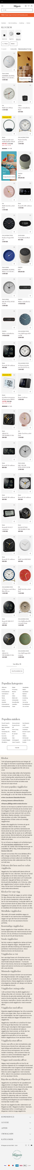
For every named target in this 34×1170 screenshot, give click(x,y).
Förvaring (14, 689)
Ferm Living (15, 729)
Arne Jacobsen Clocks (23, 137)
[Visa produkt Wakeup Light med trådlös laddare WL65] (9, 125)
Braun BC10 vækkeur (8, 465)
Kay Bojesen (26, 723)
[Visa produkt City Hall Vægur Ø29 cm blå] (25, 319)
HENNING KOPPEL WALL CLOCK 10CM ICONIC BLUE (8, 271)
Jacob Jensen (21, 235)
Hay (3, 105)
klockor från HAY (6, 851)
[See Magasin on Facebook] (29, 1145)
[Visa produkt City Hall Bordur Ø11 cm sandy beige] (25, 607)
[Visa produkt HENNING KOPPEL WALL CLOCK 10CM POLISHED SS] (9, 61)
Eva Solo (4, 735)
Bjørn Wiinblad (5, 727)
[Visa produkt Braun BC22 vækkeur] (9, 545)
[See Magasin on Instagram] (26, 1145)
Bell (19, 175)
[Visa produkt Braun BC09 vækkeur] (9, 351)
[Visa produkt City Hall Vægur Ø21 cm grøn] (25, 639)
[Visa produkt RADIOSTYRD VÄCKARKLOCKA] (25, 513)
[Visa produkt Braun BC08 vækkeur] (9, 483)
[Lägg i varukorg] (14, 70)
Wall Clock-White (7, 108)
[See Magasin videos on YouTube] (31, 1145)
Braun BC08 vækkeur (8, 497)
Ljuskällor (14, 704)
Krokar (3, 689)
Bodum (24, 742)
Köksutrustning (6, 706)
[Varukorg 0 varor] (32, 6)
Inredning (25, 698)
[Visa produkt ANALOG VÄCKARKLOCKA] (9, 419)
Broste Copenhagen (28, 731)
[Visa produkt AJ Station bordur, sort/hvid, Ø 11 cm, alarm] (25, 351)
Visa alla (17, 747)
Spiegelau (4, 738)
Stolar (3, 695)
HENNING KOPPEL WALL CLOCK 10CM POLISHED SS (8, 77)
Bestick (14, 691)
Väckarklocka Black (24, 237)
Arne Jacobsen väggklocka (12, 844)
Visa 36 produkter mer (17, 671)
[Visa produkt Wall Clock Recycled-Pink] (9, 191)
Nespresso (5, 725)
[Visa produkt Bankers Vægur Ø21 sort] (9, 223)
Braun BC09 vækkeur (8, 365)
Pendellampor (26, 704)
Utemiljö (4, 702)
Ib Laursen (15, 733)
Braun (19, 203)
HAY (13, 735)
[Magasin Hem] (17, 6)
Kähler (3, 729)
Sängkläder (26, 687)
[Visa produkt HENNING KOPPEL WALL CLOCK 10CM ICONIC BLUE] (9, 255)
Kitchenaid (25, 738)
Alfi (13, 727)
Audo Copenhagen (17, 742)
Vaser (13, 706)
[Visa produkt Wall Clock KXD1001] (25, 545)
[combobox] (17, 10)
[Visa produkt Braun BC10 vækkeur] (9, 451)
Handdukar (25, 691)
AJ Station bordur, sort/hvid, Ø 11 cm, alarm (23, 367)
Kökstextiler (15, 700)
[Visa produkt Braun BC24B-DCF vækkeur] (9, 607)
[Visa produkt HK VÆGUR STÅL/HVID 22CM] (25, 451)
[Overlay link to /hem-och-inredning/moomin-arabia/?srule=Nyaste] (25, 67)
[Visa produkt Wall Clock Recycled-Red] (25, 575)
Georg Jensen (5, 73)
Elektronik (14, 698)
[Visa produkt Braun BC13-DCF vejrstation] (9, 513)
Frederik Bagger (6, 740)
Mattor (24, 689)
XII (18, 556)
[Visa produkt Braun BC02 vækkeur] (25, 483)
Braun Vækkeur (22, 397)
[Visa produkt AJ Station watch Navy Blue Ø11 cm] (9, 575)
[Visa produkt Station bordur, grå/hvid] (25, 125)
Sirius (24, 733)
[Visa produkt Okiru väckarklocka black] (25, 93)
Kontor (24, 700)
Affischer (4, 687)
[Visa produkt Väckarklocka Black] (25, 223)
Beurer (3, 137)
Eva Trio (4, 733)
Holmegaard (15, 740)
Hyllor (13, 695)
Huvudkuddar (15, 702)
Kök (13, 693)
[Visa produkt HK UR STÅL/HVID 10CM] (9, 287)
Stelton (20, 105)
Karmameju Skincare (7, 731)
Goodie (5, 1122)
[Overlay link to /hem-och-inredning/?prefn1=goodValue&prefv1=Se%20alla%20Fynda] (17, 15)
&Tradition (4, 742)
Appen (4, 1128)
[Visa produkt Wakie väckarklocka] (25, 287)
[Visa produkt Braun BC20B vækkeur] (25, 191)
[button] (26, 6)
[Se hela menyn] (2, 6)
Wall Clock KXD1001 (24, 559)
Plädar (13, 687)
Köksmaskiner (5, 691)
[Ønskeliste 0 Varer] (29, 6)
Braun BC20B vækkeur (25, 206)
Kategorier (7, 1139)
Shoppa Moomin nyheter (9, 176)
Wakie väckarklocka (24, 301)
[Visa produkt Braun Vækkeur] (25, 383)
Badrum (25, 693)
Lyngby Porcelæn (27, 740)
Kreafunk (20, 173)
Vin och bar (26, 706)
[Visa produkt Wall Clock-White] (9, 93)
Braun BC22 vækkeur (8, 559)
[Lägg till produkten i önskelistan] (14, 53)
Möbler (24, 695)
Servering (25, 702)
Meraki (14, 731)
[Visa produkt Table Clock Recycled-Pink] (25, 419)
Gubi (13, 738)
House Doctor (16, 725)
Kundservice (7, 1117)
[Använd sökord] (3, 10)
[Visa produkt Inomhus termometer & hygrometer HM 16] (9, 383)
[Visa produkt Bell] (25, 161)
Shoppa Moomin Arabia (25, 78)
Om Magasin (7, 1134)
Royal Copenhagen (7, 723)
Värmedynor (5, 693)
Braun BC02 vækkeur (24, 497)
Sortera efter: (13, 49)
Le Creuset (25, 727)
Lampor (4, 700)
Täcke (3, 698)
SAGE (24, 725)
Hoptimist (25, 729)
